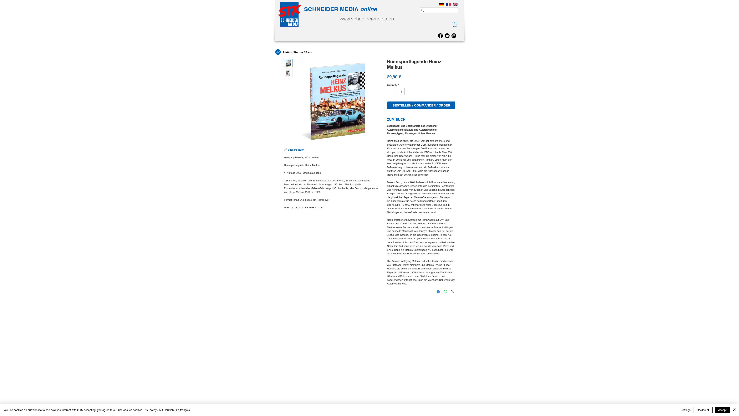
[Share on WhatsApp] (445, 291)
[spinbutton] (395, 91)
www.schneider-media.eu (367, 19)
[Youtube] (447, 35)
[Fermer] (734, 410)
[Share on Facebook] (438, 291)
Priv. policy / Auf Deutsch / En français (167, 410)
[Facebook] (440, 35)
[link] (455, 24)
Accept (722, 410)
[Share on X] (453, 291)
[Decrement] (390, 91)
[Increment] (401, 91)
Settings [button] (686, 410)
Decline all (703, 410)
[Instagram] (453, 35)
